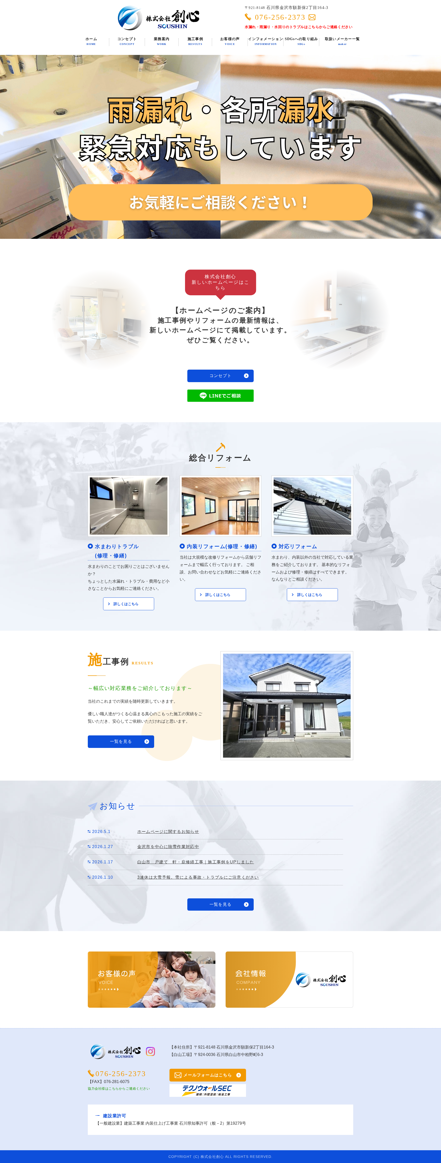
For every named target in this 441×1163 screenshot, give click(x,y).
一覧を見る (121, 741)
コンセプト (220, 375)
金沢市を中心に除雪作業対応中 (168, 846)
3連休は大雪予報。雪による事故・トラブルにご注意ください (198, 877)
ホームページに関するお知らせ (168, 831)
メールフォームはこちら (207, 1075)
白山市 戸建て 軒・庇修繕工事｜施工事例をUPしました (195, 862)
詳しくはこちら (126, 604)
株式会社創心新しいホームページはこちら (220, 282)
